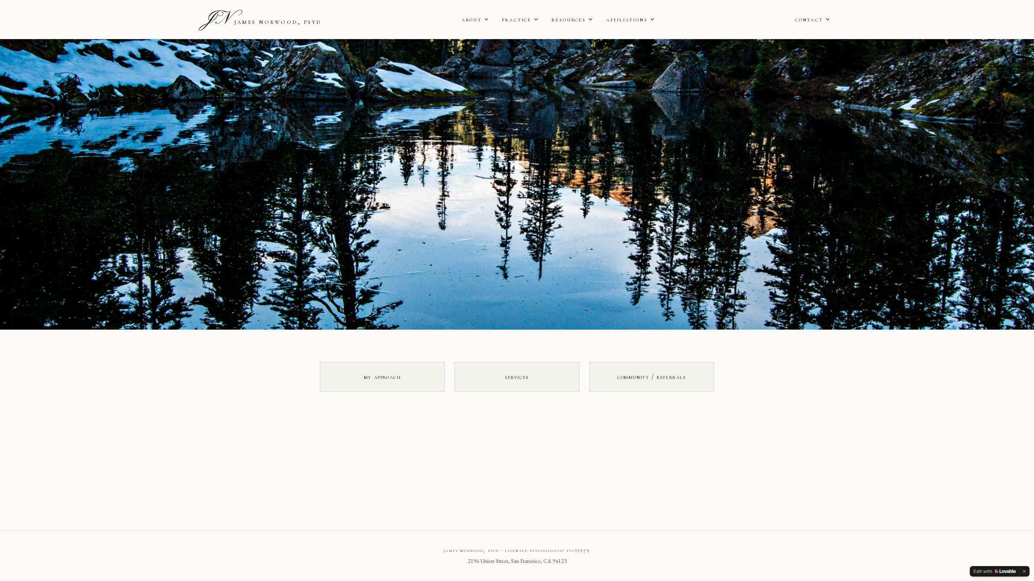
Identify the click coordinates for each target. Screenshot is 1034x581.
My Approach (382, 377)
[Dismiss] (1024, 571)
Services (517, 377)
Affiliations (627, 19)
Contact (809, 19)
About (472, 19)
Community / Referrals (651, 377)
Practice (517, 19)
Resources (569, 19)
